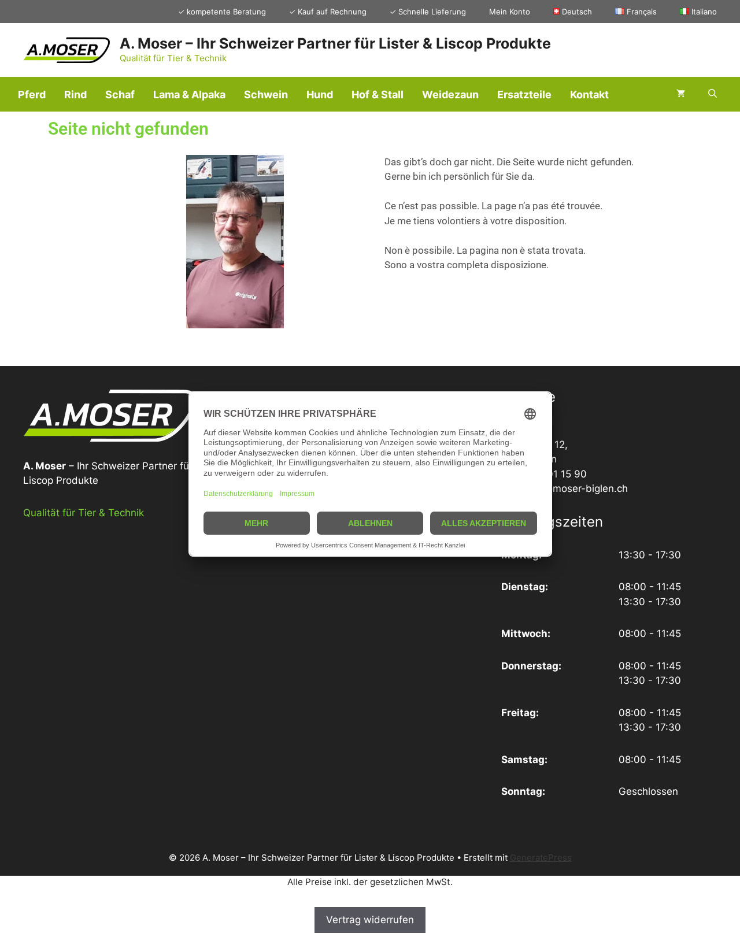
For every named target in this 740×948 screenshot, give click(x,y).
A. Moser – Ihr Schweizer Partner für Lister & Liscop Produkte (335, 43)
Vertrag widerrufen (370, 919)
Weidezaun (450, 94)
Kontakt (589, 94)
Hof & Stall (378, 94)
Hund (319, 94)
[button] (712, 94)
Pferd (32, 94)
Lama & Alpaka (189, 94)
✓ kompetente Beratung (222, 11)
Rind (75, 94)
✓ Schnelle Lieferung (428, 11)
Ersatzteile (524, 94)
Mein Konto (509, 11)
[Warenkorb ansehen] (681, 94)
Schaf (120, 94)
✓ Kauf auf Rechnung (328, 11)
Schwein (266, 94)
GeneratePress (541, 857)
